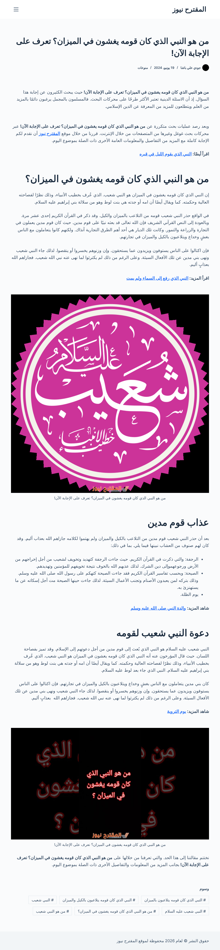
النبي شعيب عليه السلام (185, 911)
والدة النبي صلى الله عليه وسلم (158, 608)
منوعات (143, 68)
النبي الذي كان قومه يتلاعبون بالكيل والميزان (99, 900)
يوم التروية (176, 711)
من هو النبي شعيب (52, 911)
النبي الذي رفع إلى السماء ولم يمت (157, 278)
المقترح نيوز (189, 9)
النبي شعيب (43, 900)
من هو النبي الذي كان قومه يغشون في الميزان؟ (117, 911)
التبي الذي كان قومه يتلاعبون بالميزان (175, 900)
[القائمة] (16, 9)
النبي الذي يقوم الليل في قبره (166, 153)
